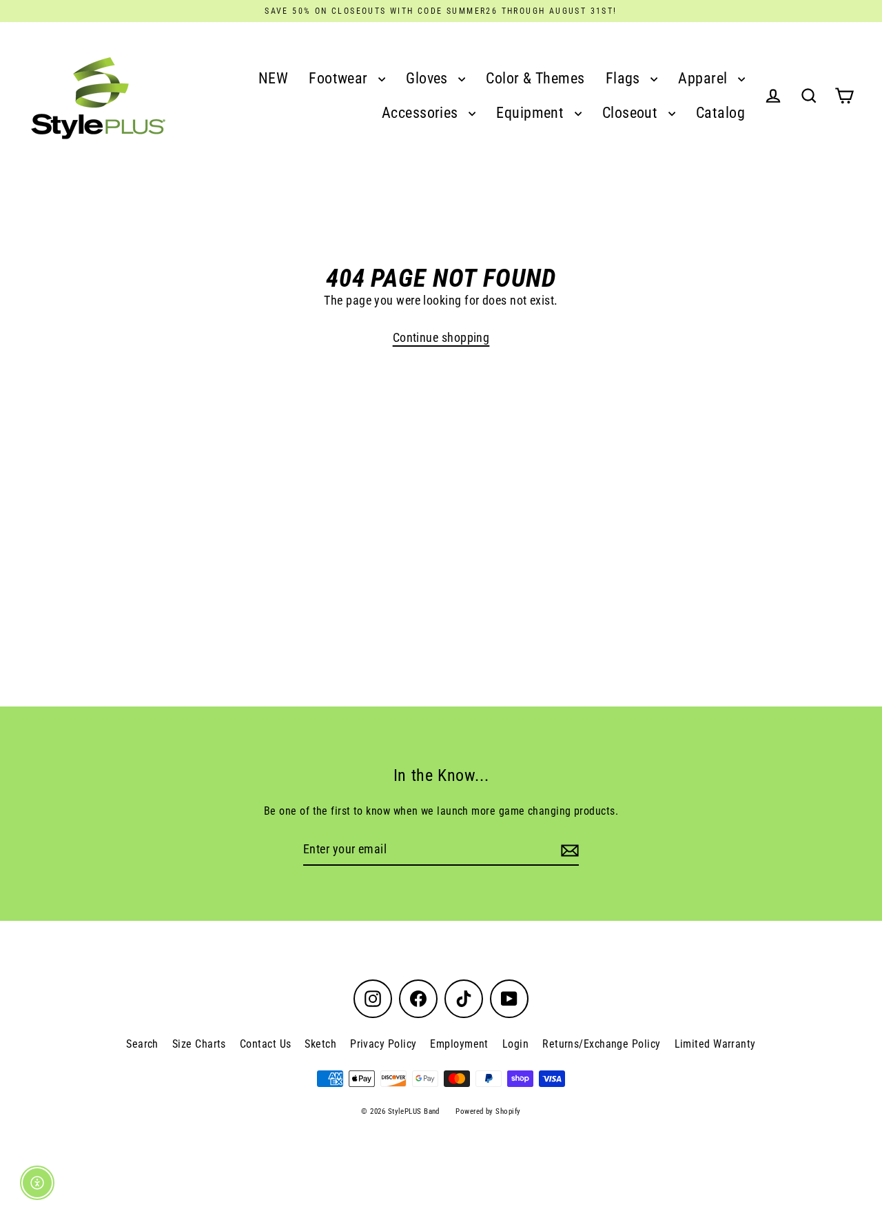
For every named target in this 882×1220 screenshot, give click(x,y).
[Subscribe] (568, 850)
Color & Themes (535, 78)
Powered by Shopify (487, 1111)
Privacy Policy (383, 1043)
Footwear (340, 78)
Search (142, 1043)
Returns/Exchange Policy (601, 1043)
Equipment (532, 112)
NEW (273, 78)
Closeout (632, 112)
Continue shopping (441, 337)
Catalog (720, 112)
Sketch (320, 1043)
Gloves (428, 78)
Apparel (704, 78)
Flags (625, 78)
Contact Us (265, 1043)
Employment (459, 1043)
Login (515, 1043)
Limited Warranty (715, 1043)
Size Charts (199, 1043)
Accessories (422, 112)
